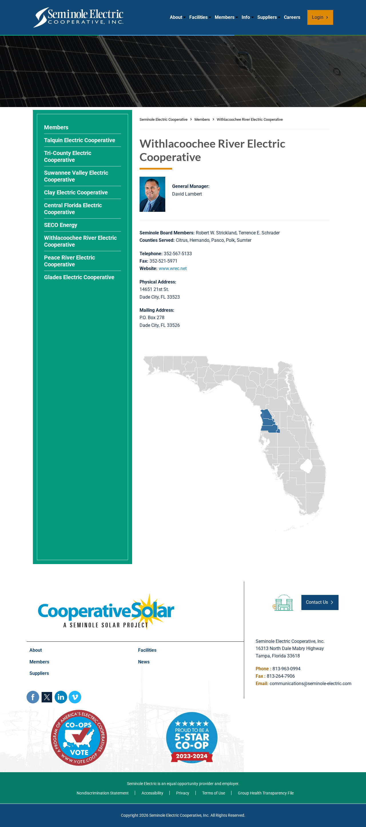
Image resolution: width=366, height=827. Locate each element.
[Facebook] (33, 697)
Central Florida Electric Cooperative (73, 209)
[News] (189, 662)
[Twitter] (47, 697)
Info (246, 17)
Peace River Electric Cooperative (69, 261)
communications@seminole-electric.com (310, 683)
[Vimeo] (75, 697)
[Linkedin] (61, 697)
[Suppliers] (80, 674)
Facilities (198, 17)
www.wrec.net (173, 268)
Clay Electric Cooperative (76, 192)
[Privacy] (178, 793)
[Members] (80, 662)
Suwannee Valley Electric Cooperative (76, 176)
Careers (292, 17)
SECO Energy (60, 225)
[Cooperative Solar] (106, 595)
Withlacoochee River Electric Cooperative (80, 241)
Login (317, 17)
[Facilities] (189, 650)
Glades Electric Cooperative (79, 277)
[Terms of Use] (209, 793)
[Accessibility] (148, 793)
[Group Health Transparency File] (261, 793)
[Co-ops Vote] (79, 711)
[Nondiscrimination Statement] (100, 793)
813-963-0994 (286, 668)
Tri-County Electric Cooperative (67, 156)
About (176, 17)
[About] (80, 650)
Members (224, 17)
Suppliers (267, 17)
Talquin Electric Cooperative (79, 140)
